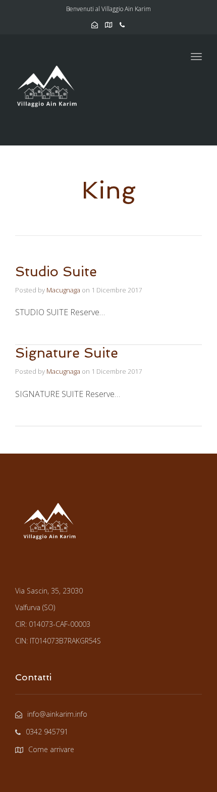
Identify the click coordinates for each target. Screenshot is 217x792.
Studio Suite (56, 271)
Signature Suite (66, 353)
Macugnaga (63, 289)
